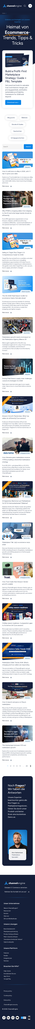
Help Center (7, 971)
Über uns (6, 916)
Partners (6, 961)
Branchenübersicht (9, 929)
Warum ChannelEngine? (11, 908)
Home (3, 13)
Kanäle (6, 955)
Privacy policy (8, 991)
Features (6, 953)
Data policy (7, 1000)
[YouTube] (17, 1017)
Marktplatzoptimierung (11, 931)
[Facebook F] (4, 1017)
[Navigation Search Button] (25, 6)
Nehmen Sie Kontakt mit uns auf (15, 892)
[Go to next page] (30, 766)
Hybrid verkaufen (9, 942)
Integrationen (8, 958)
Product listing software (11, 934)
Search (28, 146)
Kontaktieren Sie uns (10, 973)
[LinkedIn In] (8, 1017)
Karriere (6, 913)
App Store (7, 976)
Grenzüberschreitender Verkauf (13, 939)
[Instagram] (13, 1017)
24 (27, 766)
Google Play (7, 979)
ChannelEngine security (11, 1004)
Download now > (13, 102)
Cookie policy (8, 995)
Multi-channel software (11, 937)
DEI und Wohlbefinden (10, 919)
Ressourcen (7, 911)
